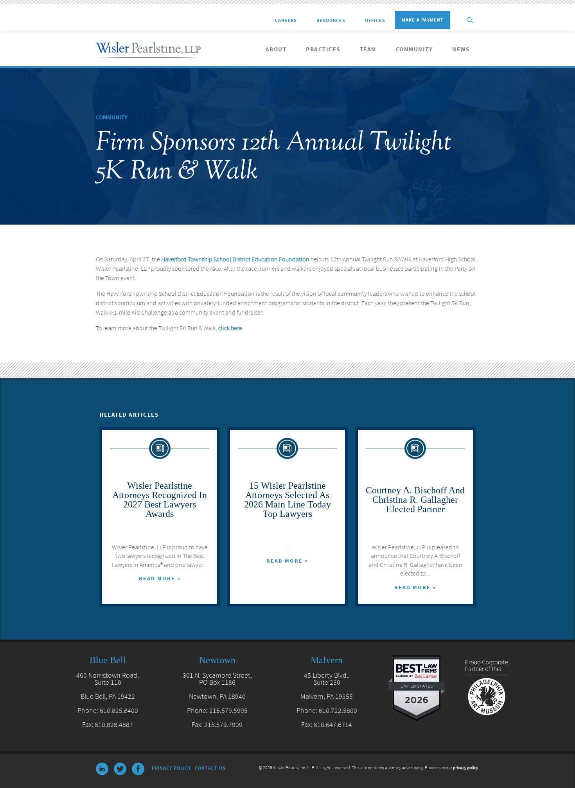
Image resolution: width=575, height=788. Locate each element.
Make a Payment (423, 20)
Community (414, 49)
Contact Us (210, 768)
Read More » (160, 578)
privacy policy (465, 767)
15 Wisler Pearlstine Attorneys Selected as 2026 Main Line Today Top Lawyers (287, 499)
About (276, 49)
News (460, 49)
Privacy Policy (171, 768)
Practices (323, 49)
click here (230, 328)
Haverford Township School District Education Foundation (235, 259)
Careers (286, 20)
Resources (330, 20)
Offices (375, 20)
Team (368, 49)
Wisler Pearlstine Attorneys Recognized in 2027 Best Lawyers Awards (159, 499)
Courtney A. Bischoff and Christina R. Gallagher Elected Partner (415, 500)
